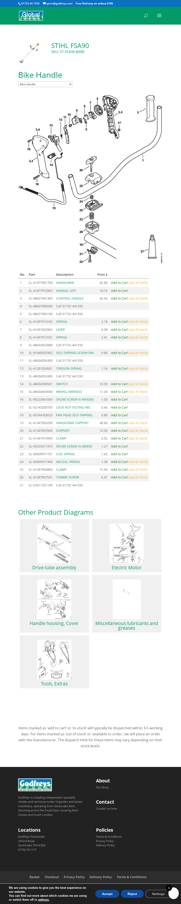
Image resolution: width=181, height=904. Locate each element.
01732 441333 (72, 306)
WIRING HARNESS (69, 392)
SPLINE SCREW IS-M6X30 (74, 446)
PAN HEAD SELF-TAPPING (74, 415)
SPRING (61, 321)
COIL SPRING (65, 454)
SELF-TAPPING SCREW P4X (75, 353)
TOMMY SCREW (67, 477)
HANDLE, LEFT (66, 291)
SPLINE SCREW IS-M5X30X (75, 399)
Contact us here (106, 808)
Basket (35, 877)
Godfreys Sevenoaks (31, 837)
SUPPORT (63, 430)
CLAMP (61, 438)
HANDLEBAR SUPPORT (72, 423)
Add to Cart (129, 283)
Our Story (102, 787)
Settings (158, 894)
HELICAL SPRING (68, 462)
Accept (107, 894)
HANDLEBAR (65, 283)
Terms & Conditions (109, 837)
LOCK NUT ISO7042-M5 (73, 407)
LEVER (60, 329)
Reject (132, 894)
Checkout (52, 877)
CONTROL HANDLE (70, 298)
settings (43, 899)
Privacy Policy (105, 841)
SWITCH (62, 384)
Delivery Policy (105, 845)
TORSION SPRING (69, 368)
